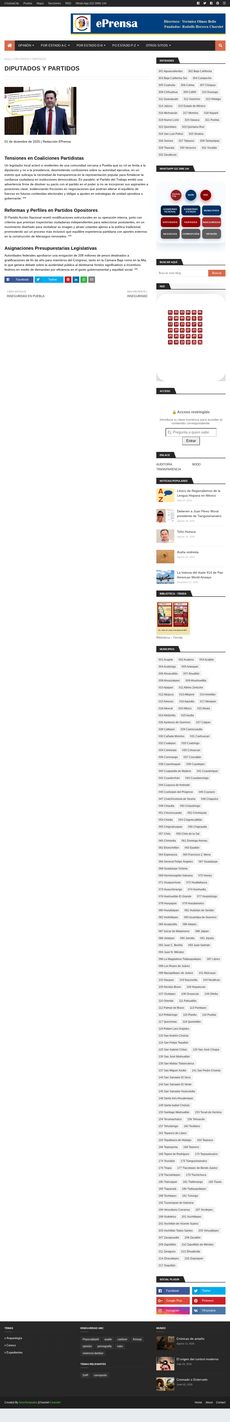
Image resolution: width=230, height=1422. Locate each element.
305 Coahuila (167, 85)
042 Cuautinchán (169, 778)
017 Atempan (208, 701)
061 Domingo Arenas (194, 840)
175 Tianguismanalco (194, 1161)
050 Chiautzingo (190, 805)
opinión (87, 1346)
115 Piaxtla (190, 1014)
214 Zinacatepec (169, 1258)
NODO (196, 464)
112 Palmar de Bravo (171, 1007)
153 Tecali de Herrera (208, 1112)
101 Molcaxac (207, 973)
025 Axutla (187, 715)
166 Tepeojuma (168, 1147)
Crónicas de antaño (190, 1338)
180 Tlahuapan (168, 1181)
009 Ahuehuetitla (196, 680)
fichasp (137, 1339)
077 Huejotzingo (207, 896)
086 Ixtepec (190, 924)
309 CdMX (189, 92)
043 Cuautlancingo (197, 778)
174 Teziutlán (167, 1161)
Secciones (54, 3)
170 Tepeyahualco (206, 1154)
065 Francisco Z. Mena (197, 854)
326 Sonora (166, 140)
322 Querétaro (167, 126)
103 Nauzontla (188, 980)
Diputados (170, 222)
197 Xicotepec (204, 1209)
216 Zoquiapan (194, 1258)
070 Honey (205, 875)
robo (120, 1346)
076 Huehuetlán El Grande (175, 896)
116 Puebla (209, 1014)
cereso (11, 1345)
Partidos (190, 222)
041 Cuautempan (207, 771)
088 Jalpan (202, 931)
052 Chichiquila (197, 812)
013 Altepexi (186, 694)
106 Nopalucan (196, 987)
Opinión (211, 234)
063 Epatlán (192, 847)
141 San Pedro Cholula (206, 1070)
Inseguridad (212, 222)
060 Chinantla (167, 840)
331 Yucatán (209, 147)
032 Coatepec (167, 743)
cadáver (122, 1339)
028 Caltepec (167, 729)
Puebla (27, 3)
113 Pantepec (198, 1007)
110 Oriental (166, 1000)
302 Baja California (200, 71)
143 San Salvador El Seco (175, 1077)
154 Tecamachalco (170, 1119)
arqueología (14, 1338)
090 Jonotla (187, 938)
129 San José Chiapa (206, 1049)
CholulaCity (11, 3)
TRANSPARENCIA (168, 469)
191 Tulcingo (190, 1195)
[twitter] (204, 3)
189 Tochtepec (168, 1195)
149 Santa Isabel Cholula (174, 1105)
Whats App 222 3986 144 (91, 3)
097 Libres (213, 959)
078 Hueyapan (168, 903)
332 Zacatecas (168, 154)
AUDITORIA (164, 464)
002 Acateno (186, 659)
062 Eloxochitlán (169, 847)
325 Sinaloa (196, 133)
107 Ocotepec (167, 993)
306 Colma (187, 85)
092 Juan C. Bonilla (171, 945)
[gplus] (173, 1301)
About (209, 1402)
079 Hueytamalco (193, 903)
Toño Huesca (186, 531)
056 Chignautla (197, 826)
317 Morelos (190, 113)
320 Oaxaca (192, 120)
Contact (221, 1402)
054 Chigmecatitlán (190, 819)
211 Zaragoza (167, 1251)
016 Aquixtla (186, 701)
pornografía (104, 1346)
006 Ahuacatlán (168, 673)
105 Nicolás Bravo (170, 987)
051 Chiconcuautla (170, 812)
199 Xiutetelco (167, 1216)
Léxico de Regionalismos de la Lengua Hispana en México (198, 493)
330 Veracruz (188, 147)
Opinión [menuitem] (24, 45)
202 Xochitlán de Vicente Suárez (179, 1223)
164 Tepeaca (205, 1140)
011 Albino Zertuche (191, 687)
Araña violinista (188, 552)
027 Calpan (203, 722)
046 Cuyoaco (207, 792)
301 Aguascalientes (171, 71)
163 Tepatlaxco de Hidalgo (175, 1140)
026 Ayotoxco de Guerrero (174, 722)
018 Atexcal (166, 708)
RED (68, 3)
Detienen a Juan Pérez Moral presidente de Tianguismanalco (199, 513)
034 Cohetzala (168, 750)
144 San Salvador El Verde (175, 1084)
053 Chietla (166, 819)
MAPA (191, 195)
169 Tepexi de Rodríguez (174, 1154)
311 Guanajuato (168, 99)
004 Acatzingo (167, 666)
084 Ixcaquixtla (168, 924)
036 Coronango (168, 757)
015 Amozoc (166, 701)
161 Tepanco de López (173, 1133)
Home (198, 1402)
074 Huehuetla (197, 889)
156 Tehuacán (196, 1119)
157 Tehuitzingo (168, 1126)
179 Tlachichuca (196, 1175)
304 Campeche (202, 78)
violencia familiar (93, 1353)
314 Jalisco (165, 106)
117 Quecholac (168, 1021)
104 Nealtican (211, 980)
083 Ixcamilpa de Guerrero (200, 917)
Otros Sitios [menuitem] (157, 45)
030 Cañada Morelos (171, 736)
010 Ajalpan (166, 687)
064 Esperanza (168, 854)
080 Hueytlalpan (169, 910)
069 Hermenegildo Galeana (176, 875)
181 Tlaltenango (193, 1181)
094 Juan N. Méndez (171, 952)
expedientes (15, 1352)
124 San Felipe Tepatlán (173, 1042)
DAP (85, 1375)
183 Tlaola (214, 1181)
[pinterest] (217, 3)
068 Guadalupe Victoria (173, 868)
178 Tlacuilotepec (169, 1175)
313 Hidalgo (213, 99)
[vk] (209, 1310)
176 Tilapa (165, 1168)
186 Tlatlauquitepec (194, 1188)
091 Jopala (207, 938)
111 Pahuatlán (188, 1000)
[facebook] (198, 3)
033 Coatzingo (190, 743)
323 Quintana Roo (193, 126)
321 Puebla (212, 120)
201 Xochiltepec (191, 1216)
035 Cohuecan (191, 750)
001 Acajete (166, 659)
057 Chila (164, 833)
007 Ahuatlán (191, 673)
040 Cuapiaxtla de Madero (175, 771)
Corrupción (190, 234)
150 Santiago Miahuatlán (174, 1112)
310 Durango (210, 92)
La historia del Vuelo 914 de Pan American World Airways (200, 575)
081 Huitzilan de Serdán (199, 910)
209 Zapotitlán (167, 1244)
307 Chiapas (208, 85)
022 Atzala (203, 708)
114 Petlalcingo (168, 1014)
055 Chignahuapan (170, 826)
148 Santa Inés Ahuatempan (176, 1098)
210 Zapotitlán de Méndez (198, 1244)
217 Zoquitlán (167, 1265)
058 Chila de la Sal (187, 833)
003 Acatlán (206, 659)
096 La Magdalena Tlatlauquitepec (180, 959)
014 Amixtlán (208, 694)
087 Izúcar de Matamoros (174, 931)
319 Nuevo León (169, 120)
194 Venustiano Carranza (174, 1209)
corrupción (100, 1375)
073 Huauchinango (170, 889)
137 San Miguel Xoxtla (172, 1070)
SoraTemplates (28, 1402)
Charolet (55, 1402)
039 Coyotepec (195, 764)
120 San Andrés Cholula (173, 1035)
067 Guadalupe (208, 861)
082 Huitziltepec (168, 917)
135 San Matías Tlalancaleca (176, 1063)
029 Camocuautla (191, 729)
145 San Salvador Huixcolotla (177, 1091)
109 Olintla (211, 993)
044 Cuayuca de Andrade (174, 785)
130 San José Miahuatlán (174, 1056)
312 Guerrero (192, 99)
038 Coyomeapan (170, 764)
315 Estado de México (191, 106)
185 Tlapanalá (167, 1188)
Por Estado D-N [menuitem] (89, 45)
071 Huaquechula (170, 882)
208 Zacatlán (193, 1237)
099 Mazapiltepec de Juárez (176, 973)
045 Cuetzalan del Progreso (176, 792)
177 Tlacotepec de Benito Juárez (197, 1168)
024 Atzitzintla (167, 715)
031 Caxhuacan (200, 736)
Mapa (40, 3)
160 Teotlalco (192, 1126)
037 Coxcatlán (192, 757)
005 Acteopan (189, 666)
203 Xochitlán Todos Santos (176, 1230)
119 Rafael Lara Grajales (174, 1028)
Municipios (211, 210)
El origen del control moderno (198, 1359)
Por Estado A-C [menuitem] (53, 45)
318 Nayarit (211, 113)
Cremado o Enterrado (192, 1379)
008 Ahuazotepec (169, 680)
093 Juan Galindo (199, 945)
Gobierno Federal (170, 210)
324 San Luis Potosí (171, 133)
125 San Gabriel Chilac (173, 1049)
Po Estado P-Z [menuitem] (124, 45)
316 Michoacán (168, 113)
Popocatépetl (91, 1339)
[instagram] (224, 3)
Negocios (170, 234)
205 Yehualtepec (208, 1230)
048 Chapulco (209, 799)
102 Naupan (166, 980)
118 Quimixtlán (192, 1021)
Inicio (7, 59)
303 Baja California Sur (173, 78)
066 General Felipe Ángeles (176, 861)
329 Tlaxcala (166, 147)
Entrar (191, 441)
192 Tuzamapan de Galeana (176, 1202)
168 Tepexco (191, 1147)
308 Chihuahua (168, 92)
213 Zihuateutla (190, 1251)
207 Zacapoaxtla (169, 1237)
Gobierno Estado (191, 210)
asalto (108, 1339)
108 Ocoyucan (190, 993)
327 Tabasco (186, 140)
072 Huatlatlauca (196, 882)
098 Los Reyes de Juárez (174, 966)
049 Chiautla (166, 805)
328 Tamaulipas (209, 140)
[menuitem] (9, 45)
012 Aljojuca (166, 694)
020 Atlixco (185, 708)
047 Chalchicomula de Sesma (177, 799)
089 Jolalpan (167, 938)
